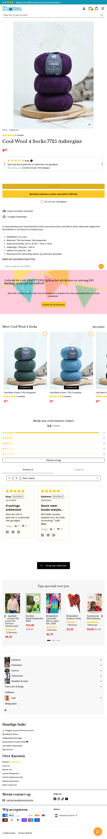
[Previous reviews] (5, 164)
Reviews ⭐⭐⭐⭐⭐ (11, 762)
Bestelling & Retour (10, 734)
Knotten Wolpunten (10, 773)
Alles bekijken (99, 326)
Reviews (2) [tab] (28, 469)
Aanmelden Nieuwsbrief (12, 745)
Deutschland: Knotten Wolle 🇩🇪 (15, 742)
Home (4, 130)
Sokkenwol (13, 130)
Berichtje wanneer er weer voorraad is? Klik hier (54, 194)
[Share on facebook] (7, 532)
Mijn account (7, 749)
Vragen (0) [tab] (79, 469)
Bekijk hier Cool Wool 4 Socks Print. (18, 259)
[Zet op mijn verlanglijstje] (45, 333)
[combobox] (53, 15)
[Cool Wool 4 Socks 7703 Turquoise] (71, 368)
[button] (8, 135)
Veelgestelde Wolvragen (12, 738)
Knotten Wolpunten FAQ (12, 777)
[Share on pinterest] (18, 532)
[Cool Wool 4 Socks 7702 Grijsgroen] (25, 368)
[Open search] (9, 478)
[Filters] (16, 478)
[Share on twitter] (13, 532)
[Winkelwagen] (96, 8)
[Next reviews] (102, 164)
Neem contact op (9, 785)
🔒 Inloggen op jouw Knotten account (18, 730)
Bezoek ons (7, 769)
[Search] (102, 15)
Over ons (6, 765)
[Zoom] (89, 124)
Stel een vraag (53, 460)
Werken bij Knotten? (10, 781)
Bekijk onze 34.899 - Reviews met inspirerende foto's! (38, 2)
